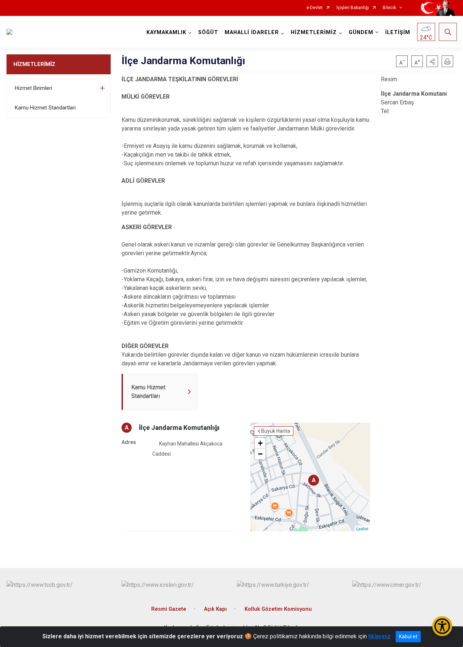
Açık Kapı (215, 609)
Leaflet (362, 528)
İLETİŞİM (397, 32)
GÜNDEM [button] (361, 32)
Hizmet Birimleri (33, 88)
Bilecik (389, 7)
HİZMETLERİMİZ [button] (314, 32)
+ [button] (260, 443)
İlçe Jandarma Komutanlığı (179, 427)
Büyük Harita (275, 431)
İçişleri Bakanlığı (352, 7)
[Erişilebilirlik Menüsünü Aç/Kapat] (442, 626)
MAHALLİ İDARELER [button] (252, 32)
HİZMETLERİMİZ (34, 64)
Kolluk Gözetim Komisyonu (278, 609)
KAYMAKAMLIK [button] (166, 32)
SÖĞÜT (208, 32)
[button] (432, 61)
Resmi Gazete (168, 609)
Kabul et (408, 636)
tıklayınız (379, 636)
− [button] (260, 454)
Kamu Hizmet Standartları (45, 107)
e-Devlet (314, 7)
